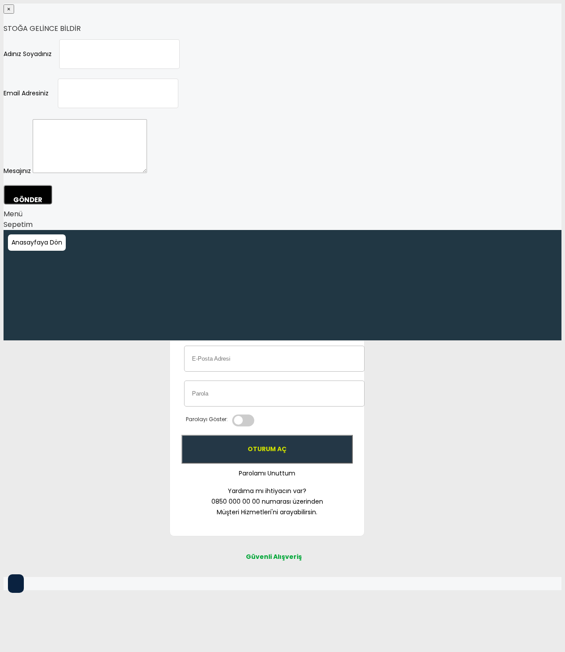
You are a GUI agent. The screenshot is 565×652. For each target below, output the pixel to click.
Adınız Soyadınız (28, 53)
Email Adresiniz (26, 93)
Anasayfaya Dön (36, 242)
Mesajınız (17, 170)
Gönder (27, 199)
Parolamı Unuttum (267, 473)
